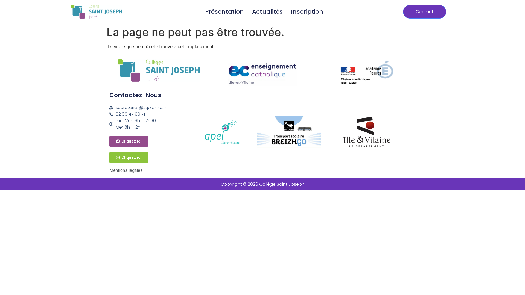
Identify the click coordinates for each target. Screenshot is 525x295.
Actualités (267, 11)
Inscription (307, 11)
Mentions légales (126, 170)
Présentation (224, 11)
